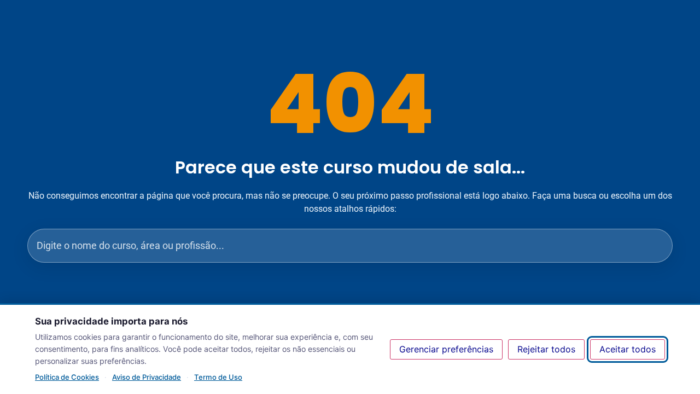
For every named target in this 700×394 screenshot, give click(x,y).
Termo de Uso (218, 377)
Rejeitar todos (546, 349)
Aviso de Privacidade (146, 377)
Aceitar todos (627, 349)
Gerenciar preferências (446, 349)
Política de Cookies (67, 377)
